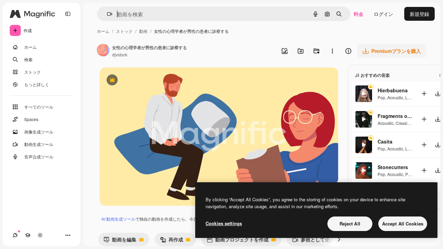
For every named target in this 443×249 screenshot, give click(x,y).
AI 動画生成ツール (118, 219)
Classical (404, 123)
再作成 (171, 241)
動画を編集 (119, 241)
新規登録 (419, 13)
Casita (385, 141)
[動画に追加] (424, 93)
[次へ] (339, 239)
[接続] (15, 235)
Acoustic (395, 97)
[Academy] (27, 235)
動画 (143, 31)
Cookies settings (224, 223)
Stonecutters (393, 167)
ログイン (383, 13)
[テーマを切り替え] (40, 235)
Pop (381, 97)
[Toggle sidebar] (67, 13)
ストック (124, 31)
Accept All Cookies (402, 223)
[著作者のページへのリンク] (103, 51)
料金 (358, 13)
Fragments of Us (395, 115)
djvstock (119, 54)
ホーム (103, 31)
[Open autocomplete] (106, 14)
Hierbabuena (393, 90)
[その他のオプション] (332, 51)
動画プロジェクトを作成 (238, 241)
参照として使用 (313, 241)
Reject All (350, 223)
